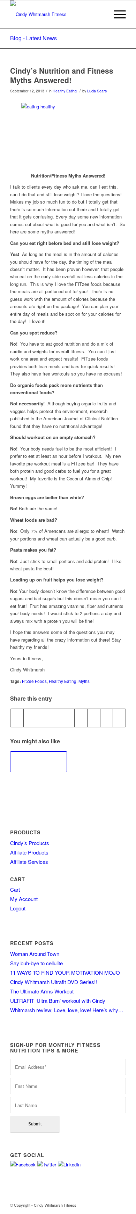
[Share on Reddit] (106, 718)
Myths (84, 681)
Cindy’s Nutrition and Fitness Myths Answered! (61, 75)
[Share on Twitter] (30, 718)
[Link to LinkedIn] (120, 1205)
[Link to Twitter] (110, 1205)
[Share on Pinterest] (55, 718)
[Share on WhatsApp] (42, 718)
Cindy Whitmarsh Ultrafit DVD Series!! (53, 981)
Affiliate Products (29, 852)
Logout (17, 908)
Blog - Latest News (33, 38)
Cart (15, 889)
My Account (24, 898)
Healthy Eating (65, 90)
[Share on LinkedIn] (68, 718)
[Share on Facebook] (16, 718)
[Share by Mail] (119, 718)
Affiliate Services (29, 861)
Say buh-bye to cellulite (36, 963)
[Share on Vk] (94, 718)
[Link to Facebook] (100, 1205)
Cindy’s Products (29, 843)
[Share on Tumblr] (81, 718)
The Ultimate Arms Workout (42, 991)
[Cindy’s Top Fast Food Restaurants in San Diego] (38, 761)
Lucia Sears (97, 90)
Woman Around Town (34, 953)
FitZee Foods (34, 681)
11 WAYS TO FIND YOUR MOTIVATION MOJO (65, 972)
